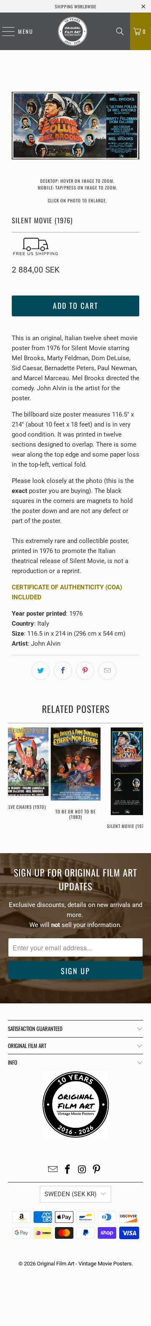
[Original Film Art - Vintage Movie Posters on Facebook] (68, 1170)
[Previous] (18, 127)
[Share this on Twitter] (40, 671)
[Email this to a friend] (107, 671)
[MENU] (4, 31)
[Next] (133, 127)
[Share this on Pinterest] (85, 671)
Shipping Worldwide (75, 6)
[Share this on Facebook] (63, 671)
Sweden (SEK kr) (70, 1194)
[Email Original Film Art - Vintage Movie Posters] (53, 1170)
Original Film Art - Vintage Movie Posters (84, 1263)
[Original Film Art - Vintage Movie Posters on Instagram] (82, 1170)
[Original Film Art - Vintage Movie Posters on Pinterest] (97, 1170)
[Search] (120, 31)
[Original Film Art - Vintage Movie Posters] (72, 31)
